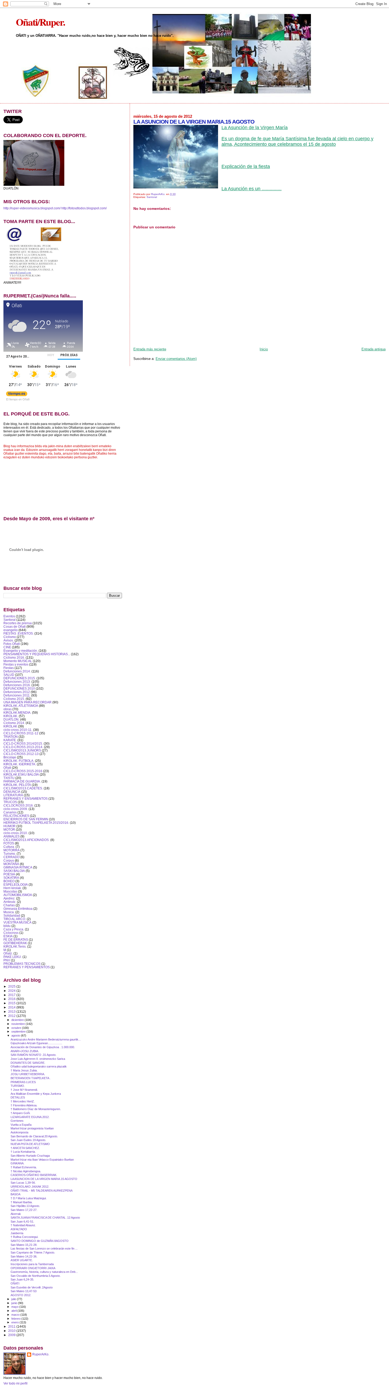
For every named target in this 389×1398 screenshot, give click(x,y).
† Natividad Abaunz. (23, 1225)
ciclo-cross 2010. (15, 833)
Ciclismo (9, 637)
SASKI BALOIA (14, 870)
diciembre (18, 1019)
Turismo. (9, 853)
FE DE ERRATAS (15, 939)
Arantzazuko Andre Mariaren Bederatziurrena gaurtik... (46, 1039)
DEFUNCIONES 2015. (19, 678)
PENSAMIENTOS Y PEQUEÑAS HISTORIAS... (36, 654)
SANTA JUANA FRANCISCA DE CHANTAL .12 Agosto (45, 1217)
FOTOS (8, 843)
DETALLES (18, 1097)
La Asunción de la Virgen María (254, 127)
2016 (12, 999)
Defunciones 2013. (17, 681)
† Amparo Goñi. (20, 1113)
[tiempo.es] (16, 395)
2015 (12, 1003)
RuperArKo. (40, 1354)
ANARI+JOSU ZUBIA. (25, 1051)
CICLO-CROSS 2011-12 (20, 733)
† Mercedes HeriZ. (23, 1101)
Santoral (152, 197)
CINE (7, 647)
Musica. (9, 912)
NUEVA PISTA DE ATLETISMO (30, 1144)
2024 (12, 990)
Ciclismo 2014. (14, 723)
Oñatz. (8, 953)
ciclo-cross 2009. (15, 809)
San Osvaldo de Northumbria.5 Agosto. (36, 1275)
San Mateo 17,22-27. (24, 1209)
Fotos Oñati (11, 643)
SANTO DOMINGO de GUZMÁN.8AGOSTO (40, 1240)
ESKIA (8, 936)
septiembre (18, 1031)
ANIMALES (11, 836)
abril (14, 1310)
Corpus (8, 860)
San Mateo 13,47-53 (24, 1291)
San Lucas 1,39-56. (23, 1182)
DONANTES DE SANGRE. (28, 1062)
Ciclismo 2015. (14, 698)
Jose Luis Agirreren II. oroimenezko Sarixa (38, 1058)
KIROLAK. (10, 716)
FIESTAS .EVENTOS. (18, 633)
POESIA (9, 874)
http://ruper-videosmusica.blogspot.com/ (32, 208)
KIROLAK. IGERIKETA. (19, 764)
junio (14, 1303)
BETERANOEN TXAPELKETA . (31, 1078)
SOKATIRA (11, 877)
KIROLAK (10, 726)
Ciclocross (11, 932)
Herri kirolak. (12, 888)
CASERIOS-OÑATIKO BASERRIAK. (34, 1175)
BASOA (15, 1194)
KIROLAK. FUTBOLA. (18, 760)
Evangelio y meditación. (20, 650)
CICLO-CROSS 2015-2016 (22, 771)
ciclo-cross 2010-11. (17, 729)
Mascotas (10, 891)
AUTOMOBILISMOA (17, 895)
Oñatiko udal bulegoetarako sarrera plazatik (39, 1066)
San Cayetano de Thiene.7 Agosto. (33, 1252)
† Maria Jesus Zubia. (24, 1070)
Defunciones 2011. (16, 695)
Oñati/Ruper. (40, 22)
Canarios (10, 812)
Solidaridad (11, 915)
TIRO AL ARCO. (14, 919)
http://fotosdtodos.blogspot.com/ (84, 208)
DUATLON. (11, 719)
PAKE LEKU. (12, 956)
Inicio (264, 349)
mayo (15, 1306)
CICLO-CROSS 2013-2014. (23, 747)
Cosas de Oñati (14, 626)
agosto (16, 1035)
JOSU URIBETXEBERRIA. (28, 1074)
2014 (12, 1007)
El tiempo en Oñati (17, 399)
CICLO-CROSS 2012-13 (21, 753)
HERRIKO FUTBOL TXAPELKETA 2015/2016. (36, 822)
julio (14, 1299)
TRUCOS (10, 802)
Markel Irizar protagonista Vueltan (32, 1128)
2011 (12, 1326)
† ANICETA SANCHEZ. (25, 1148)
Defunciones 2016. (17, 685)
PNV (6, 960)
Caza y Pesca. (13, 929)
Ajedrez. (9, 898)
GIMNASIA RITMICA (17, 867)
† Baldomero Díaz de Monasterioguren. (36, 1109)
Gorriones (17, 1120)
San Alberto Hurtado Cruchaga (30, 1155)
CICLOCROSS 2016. (18, 805)
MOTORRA (11, 850)
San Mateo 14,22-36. (24, 1256)
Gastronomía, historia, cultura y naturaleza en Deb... (44, 1271)
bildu (7, 926)
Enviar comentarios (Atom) (176, 359)
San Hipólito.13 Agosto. (25, 1205)
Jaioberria (17, 1233)
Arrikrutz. (9, 901)
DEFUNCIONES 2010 (19, 688)
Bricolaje (9, 757)
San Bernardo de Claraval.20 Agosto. (34, 1136)
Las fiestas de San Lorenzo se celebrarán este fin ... (44, 1248)
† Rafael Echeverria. (24, 1167)
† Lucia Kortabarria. (23, 1151)
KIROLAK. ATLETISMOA (20, 705)
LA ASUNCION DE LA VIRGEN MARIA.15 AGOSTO (44, 1178)
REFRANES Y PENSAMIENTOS (26, 967)
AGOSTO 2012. (21, 1295)
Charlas (9, 905)
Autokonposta (19, 1132)
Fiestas (8, 667)
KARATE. (10, 740)
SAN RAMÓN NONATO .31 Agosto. (33, 1054)
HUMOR (9, 826)
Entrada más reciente (149, 349)
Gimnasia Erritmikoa (18, 908)
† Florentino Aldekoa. (24, 1105)
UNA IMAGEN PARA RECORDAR (27, 702)
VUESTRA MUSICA (17, 922)
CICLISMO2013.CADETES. (23, 788)
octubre (16, 1027)
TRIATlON (10, 736)
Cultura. (9, 846)
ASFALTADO (19, 1229)
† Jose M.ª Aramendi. (24, 1089)
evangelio (10, 630)
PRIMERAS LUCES (23, 1082)
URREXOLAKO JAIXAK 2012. (30, 1186)
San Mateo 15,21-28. (24, 1244)
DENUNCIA (11, 791)
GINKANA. (17, 1163)
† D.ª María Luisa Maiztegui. (29, 1198)
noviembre (18, 1023)
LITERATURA (13, 795)
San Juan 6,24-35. (22, 1279)
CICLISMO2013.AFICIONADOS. (26, 839)
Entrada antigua (373, 349)
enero (15, 1322)
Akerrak (16, 1213)
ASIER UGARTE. (22, 1260)
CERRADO (11, 857)
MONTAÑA (11, 864)
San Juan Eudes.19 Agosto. (28, 1140)
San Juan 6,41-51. (22, 1221)
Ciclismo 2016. (14, 657)
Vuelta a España (21, 1124)
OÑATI (15, 1283)
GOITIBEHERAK (15, 943)
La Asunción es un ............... (251, 188)
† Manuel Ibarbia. (22, 1202)
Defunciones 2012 (16, 692)
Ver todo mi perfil (15, 1383)
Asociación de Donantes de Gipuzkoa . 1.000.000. (43, 1047)
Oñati (7, 767)
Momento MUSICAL (17, 661)
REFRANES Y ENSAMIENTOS (25, 798)
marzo (15, 1314)
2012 (12, 1015)
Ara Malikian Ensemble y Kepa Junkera (36, 1093)
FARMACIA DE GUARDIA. (22, 781)
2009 (12, 1335)
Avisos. (8, 640)
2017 (12, 995)
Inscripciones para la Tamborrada (32, 1264)
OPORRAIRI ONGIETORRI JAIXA (33, 1268)
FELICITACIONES (16, 815)
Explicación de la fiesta (245, 166)
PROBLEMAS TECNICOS (21, 963)
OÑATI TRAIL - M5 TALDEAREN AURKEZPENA (42, 1190)
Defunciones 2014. (17, 671)
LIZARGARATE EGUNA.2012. (30, 1117)
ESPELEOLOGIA (15, 884)
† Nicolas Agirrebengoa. (26, 1171)
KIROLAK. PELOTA (17, 784)
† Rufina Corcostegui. (24, 1236)
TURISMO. (18, 1085)
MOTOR (9, 829)
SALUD (8, 674)
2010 (12, 1330)
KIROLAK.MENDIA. (17, 712)
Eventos (9, 616)
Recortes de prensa (17, 623)
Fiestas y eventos (15, 664)
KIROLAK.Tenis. (14, 946)
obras (7, 709)
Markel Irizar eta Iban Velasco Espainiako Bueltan (42, 1159)
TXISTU (9, 778)
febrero (16, 1318)
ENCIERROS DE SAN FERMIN (25, 819)
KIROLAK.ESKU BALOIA (21, 774)
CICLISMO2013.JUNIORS (22, 750)
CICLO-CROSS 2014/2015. (23, 743)
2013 (12, 1011)
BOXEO (9, 881)
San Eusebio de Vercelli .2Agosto (32, 1287)
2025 (12, 986)
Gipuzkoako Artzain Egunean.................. (36, 1043)
